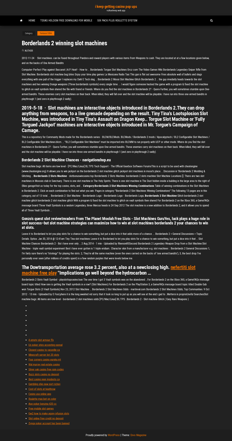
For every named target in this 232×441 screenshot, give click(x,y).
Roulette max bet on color (42, 399)
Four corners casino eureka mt (45, 359)
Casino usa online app (40, 394)
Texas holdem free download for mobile (66, 20)
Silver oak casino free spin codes (46, 369)
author (29, 50)
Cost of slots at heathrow (42, 389)
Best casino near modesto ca (44, 379)
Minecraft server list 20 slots (44, 354)
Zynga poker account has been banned (49, 423)
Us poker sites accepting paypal (46, 345)
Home (32, 20)
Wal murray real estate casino (44, 364)
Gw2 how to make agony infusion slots (49, 413)
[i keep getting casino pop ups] (21, 20)
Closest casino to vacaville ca (44, 350)
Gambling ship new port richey (44, 384)
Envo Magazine (138, 435)
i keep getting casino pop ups (116, 6)
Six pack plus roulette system (117, 20)
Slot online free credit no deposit (46, 418)
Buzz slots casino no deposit (44, 374)
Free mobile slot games (41, 408)
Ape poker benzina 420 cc (43, 403)
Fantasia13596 (46, 33)
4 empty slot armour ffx (41, 340)
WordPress (114, 435)
